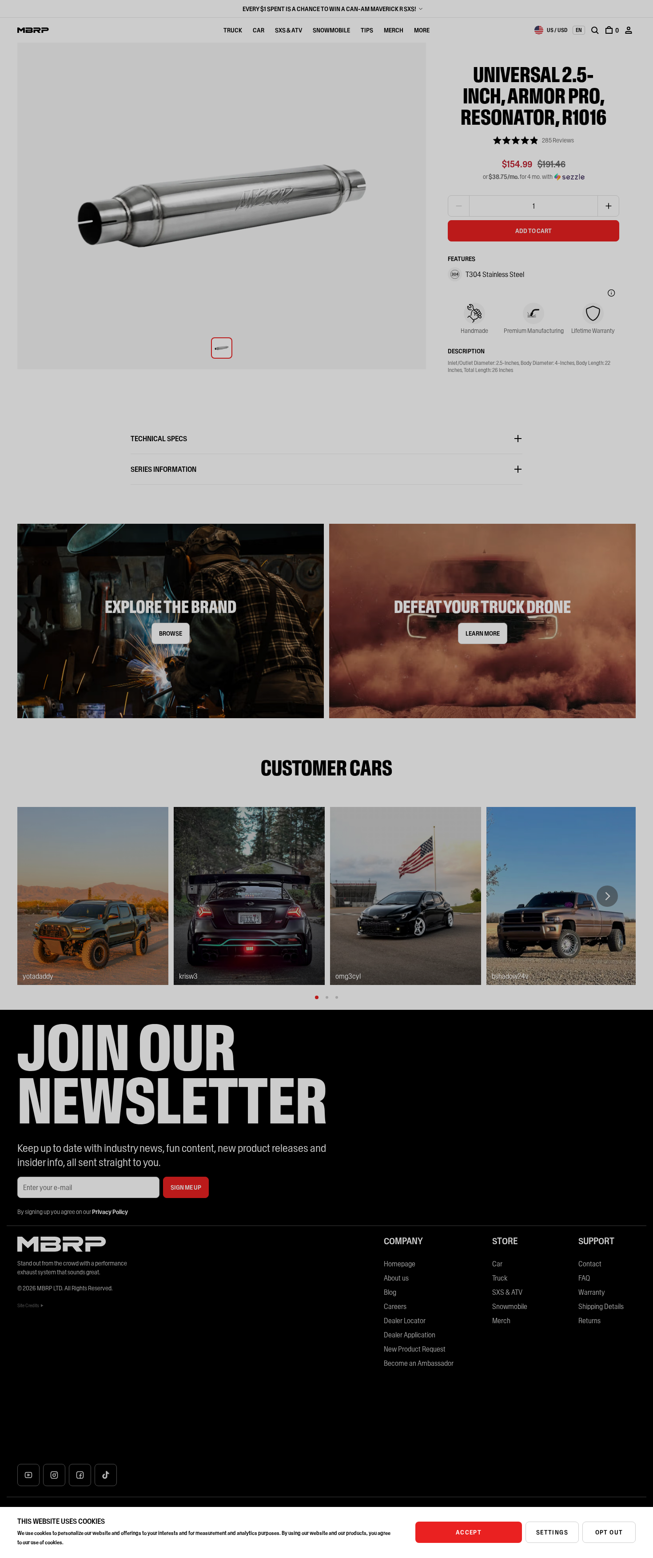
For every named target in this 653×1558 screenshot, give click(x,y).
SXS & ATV (288, 30)
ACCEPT (469, 1532)
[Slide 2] (327, 997)
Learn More (483, 633)
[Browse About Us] (170, 621)
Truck (232, 30)
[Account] (628, 30)
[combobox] (551, 30)
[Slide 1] (316, 997)
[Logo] (33, 30)
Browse (170, 633)
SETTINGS (552, 1532)
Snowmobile (331, 30)
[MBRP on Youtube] (28, 1475)
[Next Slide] (607, 896)
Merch (393, 30)
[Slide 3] (337, 997)
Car (258, 30)
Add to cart (533, 231)
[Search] (595, 30)
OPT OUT (609, 1532)
